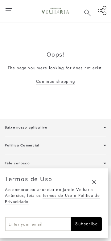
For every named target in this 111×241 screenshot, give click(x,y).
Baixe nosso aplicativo (26, 127)
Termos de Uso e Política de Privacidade (52, 198)
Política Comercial (22, 145)
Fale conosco (17, 163)
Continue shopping (55, 81)
